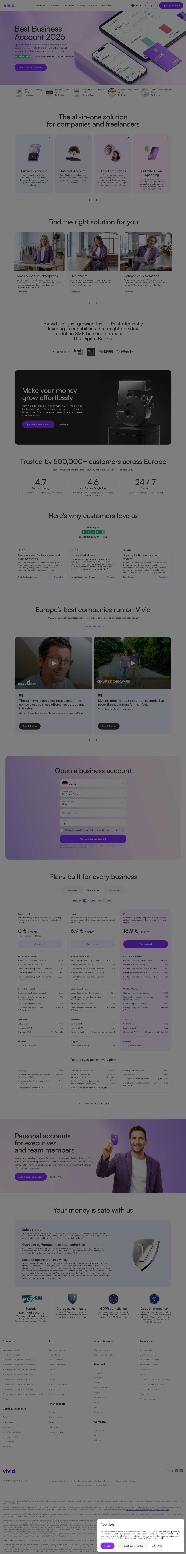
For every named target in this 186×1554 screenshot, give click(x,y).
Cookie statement (154, 1538)
